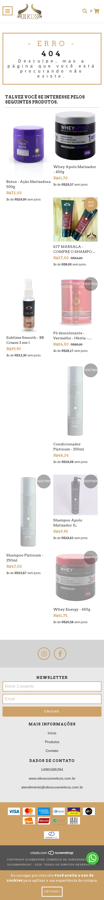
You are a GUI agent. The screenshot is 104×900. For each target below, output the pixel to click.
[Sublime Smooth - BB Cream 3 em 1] (28, 304)
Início (52, 733)
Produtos (52, 742)
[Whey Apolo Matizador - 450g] (75, 136)
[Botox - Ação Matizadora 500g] (28, 143)
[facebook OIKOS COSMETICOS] (60, 653)
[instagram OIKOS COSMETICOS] (44, 653)
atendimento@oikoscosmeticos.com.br (52, 787)
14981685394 (52, 770)
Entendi (52, 891)
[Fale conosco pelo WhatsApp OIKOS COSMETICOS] (92, 858)
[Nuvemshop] (52, 854)
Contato (52, 751)
